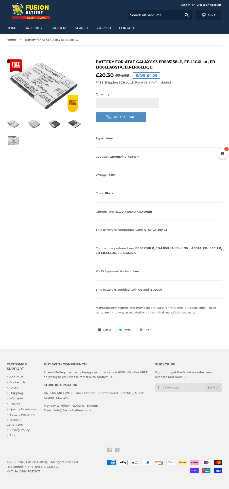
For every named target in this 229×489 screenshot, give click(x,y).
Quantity (103, 94)
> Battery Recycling (21, 414)
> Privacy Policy (18, 430)
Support (103, 28)
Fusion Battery (37, 462)
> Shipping (15, 393)
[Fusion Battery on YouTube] (117, 450)
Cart (212, 15)
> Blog (11, 435)
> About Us (15, 377)
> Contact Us (16, 382)
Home (12, 28)
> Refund (13, 403)
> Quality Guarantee (21, 409)
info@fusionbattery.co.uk (72, 410)
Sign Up (213, 387)
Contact (126, 28)
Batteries (33, 28)
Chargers (58, 28)
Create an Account (209, 4)
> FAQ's (12, 387)
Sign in (185, 4)
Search (81, 28)
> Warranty (15, 398)
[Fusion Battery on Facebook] (109, 450)
